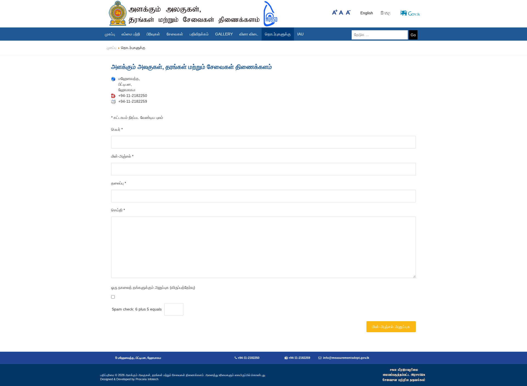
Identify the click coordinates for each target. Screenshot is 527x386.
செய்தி (118, 210)
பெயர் (117, 129)
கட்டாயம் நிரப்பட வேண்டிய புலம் (137, 117)
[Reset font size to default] (341, 11)
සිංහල (386, 13)
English (367, 13)
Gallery (224, 34)
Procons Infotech (147, 379)
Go (413, 35)
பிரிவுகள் (153, 34)
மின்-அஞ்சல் (122, 156)
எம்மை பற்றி (131, 34)
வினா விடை (248, 34)
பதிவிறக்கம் (199, 34)
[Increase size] (335, 11)
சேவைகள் (175, 34)
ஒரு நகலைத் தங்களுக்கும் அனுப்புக (140, 287)
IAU (300, 34)
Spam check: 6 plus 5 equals (137, 309)
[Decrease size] (348, 11)
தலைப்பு (118, 183)
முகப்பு (110, 34)
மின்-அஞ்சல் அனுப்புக (391, 327)
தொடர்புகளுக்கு (278, 34)
